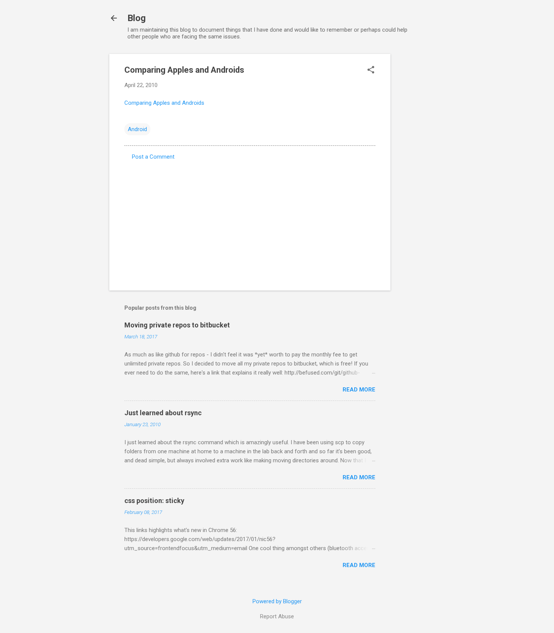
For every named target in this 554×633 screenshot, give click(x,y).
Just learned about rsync (163, 413)
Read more (359, 389)
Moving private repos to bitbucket (177, 325)
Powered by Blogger (277, 601)
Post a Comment (153, 156)
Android (137, 129)
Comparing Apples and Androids (164, 102)
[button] (370, 70)
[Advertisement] (420, 167)
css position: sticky (154, 501)
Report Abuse (277, 616)
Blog (136, 18)
